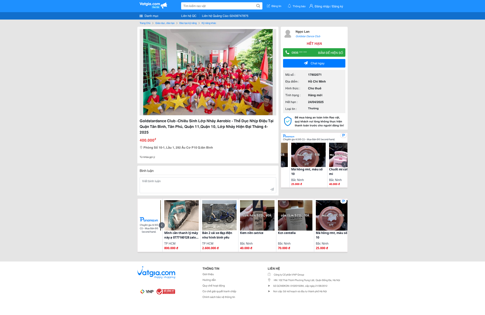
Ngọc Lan (303, 31)
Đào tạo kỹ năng (188, 22)
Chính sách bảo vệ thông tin (219, 297)
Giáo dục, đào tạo (164, 22)
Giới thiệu (208, 274)
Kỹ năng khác (209, 22)
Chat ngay (318, 63)
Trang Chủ (145, 22)
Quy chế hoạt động (214, 285)
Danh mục (151, 15)
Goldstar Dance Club (308, 36)
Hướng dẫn (209, 280)
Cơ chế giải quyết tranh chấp (219, 291)
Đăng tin (276, 6)
